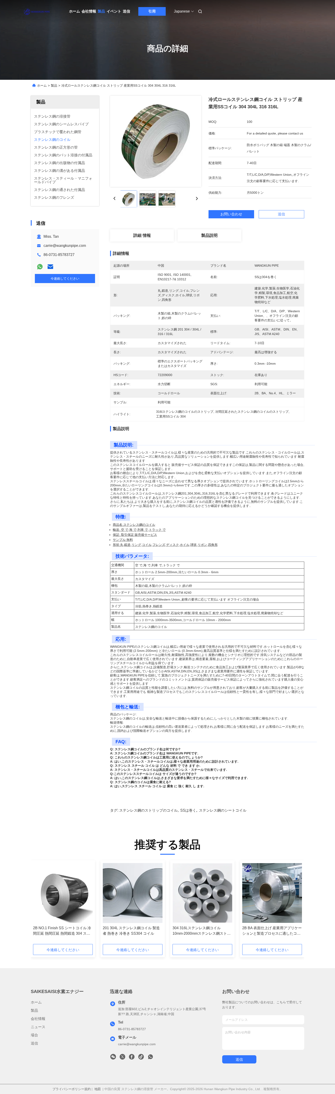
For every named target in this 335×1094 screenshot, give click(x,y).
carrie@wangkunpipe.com (65, 246)
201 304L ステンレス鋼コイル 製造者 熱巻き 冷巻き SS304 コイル (131, 930)
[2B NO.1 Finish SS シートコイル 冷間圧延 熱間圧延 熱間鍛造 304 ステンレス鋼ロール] (63, 893)
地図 (97, 1089)
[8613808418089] (150, 1058)
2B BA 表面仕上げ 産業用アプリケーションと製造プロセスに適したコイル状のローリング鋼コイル (272, 931)
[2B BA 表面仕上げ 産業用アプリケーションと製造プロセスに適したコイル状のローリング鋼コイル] (272, 893)
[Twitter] (122, 1058)
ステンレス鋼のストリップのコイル (148, 810)
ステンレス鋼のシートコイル (222, 810)
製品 (101, 11)
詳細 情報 (142, 235)
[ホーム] (37, 11)
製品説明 (209, 235)
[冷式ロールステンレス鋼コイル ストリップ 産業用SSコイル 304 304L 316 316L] (155, 141)
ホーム (74, 11)
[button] (39, 903)
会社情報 (89, 11)
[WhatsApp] (40, 266)
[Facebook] (132, 1058)
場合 (34, 1035)
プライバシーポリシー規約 (71, 1089)
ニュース (38, 1027)
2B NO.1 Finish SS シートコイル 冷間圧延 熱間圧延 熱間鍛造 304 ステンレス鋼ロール (62, 931)
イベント (114, 11)
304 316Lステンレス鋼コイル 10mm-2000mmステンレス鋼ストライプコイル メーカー (202, 931)
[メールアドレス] (50, 266)
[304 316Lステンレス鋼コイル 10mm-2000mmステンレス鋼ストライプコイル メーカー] (202, 893)
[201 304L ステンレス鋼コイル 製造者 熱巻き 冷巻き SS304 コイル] (132, 893)
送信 (126, 11)
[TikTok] (141, 1058)
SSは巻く (188, 810)
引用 (152, 11)
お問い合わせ (231, 214)
